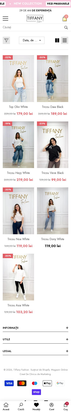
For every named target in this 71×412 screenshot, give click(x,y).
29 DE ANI (35, 10)
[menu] (5, 18)
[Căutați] (66, 27)
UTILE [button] (6, 339)
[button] (64, 18)
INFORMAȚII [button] (10, 328)
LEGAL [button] (7, 351)
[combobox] (33, 27)
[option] (35, 10)
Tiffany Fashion (21, 369)
